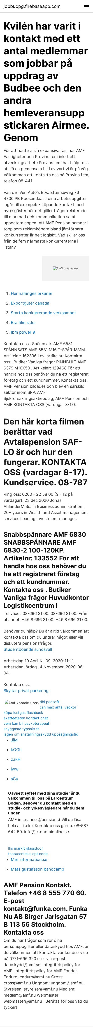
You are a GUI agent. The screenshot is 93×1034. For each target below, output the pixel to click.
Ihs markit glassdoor (25, 848)
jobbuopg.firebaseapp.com (32, 6)
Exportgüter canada (30, 303)
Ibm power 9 (23, 332)
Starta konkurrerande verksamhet (43, 312)
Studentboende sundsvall (28, 649)
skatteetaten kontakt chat (26, 718)
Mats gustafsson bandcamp (37, 869)
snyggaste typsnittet (21, 729)
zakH (16, 759)
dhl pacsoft (49, 701)
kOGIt (16, 749)
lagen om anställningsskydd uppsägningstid (41, 734)
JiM (14, 740)
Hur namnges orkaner (31, 293)
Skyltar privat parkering (26, 690)
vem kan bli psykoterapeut (26, 723)
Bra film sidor (23, 322)
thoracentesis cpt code (28, 853)
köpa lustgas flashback (23, 712)
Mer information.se (29, 859)
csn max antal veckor (58, 707)
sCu (14, 778)
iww (15, 769)
